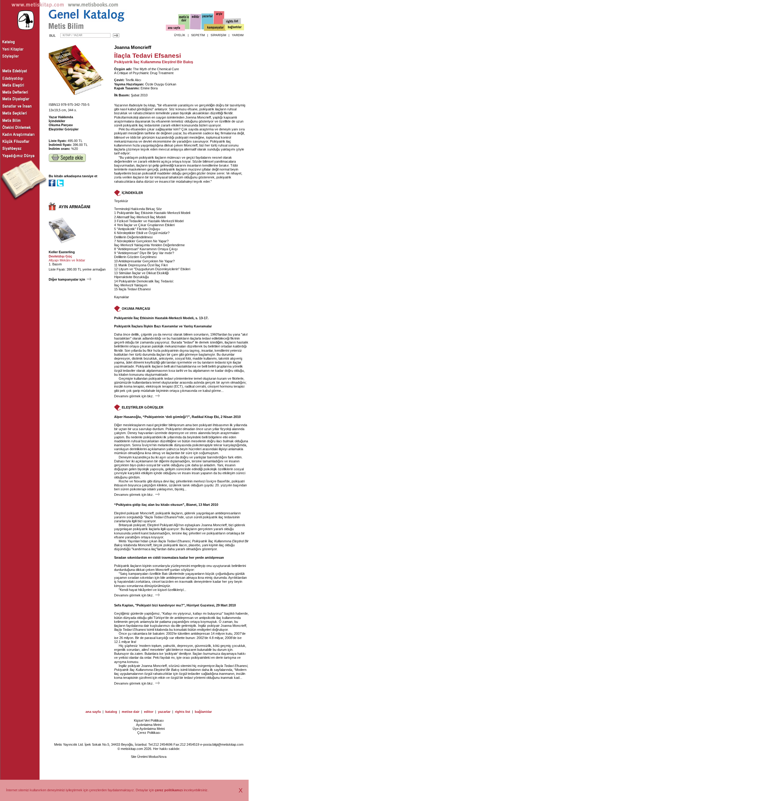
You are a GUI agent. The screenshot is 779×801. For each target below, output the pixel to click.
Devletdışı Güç (60, 256)
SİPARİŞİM (218, 35)
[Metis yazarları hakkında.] (207, 21)
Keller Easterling (62, 252)
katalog (111, 711)
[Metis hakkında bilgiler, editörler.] (184, 22)
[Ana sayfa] (175, 28)
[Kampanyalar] (215, 27)
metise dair (130, 711)
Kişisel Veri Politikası (149, 720)
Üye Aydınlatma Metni (149, 728)
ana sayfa (93, 711)
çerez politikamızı (169, 790)
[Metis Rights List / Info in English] (232, 21)
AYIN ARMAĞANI (74, 207)
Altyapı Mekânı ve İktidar (67, 260)
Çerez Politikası (148, 732)
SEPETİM (198, 35)
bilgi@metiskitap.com (227, 744)
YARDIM (237, 35)
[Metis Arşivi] (219, 20)
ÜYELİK (179, 35)
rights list (182, 711)
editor (148, 711)
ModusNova (157, 756)
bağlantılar (203, 711)
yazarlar (164, 711)
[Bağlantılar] (234, 28)
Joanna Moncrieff (132, 47)
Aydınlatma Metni (148, 725)
